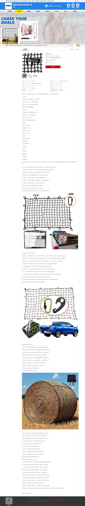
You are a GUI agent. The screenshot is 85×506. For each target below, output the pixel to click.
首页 (74, 49)
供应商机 (19, 11)
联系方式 (75, 11)
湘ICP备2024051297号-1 (47, 500)
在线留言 (53, 66)
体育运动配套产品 (57, 57)
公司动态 (47, 11)
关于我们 (38, 11)
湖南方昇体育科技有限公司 (55, 500)
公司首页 (10, 11)
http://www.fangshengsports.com (27, 493)
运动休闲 (51, 57)
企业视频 (28, 11)
